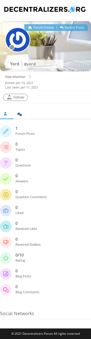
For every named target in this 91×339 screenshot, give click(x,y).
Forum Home (43, 27)
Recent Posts (74, 27)
